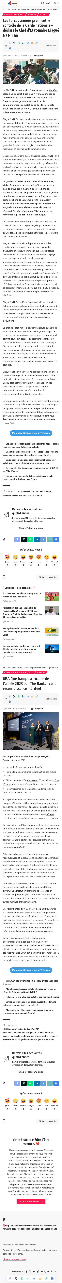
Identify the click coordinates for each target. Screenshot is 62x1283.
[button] (5, 3)
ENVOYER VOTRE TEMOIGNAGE (31, 1201)
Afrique (50, 814)
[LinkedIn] (41, 1271)
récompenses (10, 857)
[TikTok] (38, 1271)
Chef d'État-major (43, 491)
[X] (30, 1271)
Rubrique (32, 14)
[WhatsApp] (51, 1271)
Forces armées (19, 495)
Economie (21, 672)
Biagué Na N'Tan (26, 491)
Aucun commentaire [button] (49, 577)
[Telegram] (48, 1271)
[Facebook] (26, 1271)
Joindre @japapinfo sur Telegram (32, 433)
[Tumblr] (45, 1271)
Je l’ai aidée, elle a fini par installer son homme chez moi (32, 997)
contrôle (7, 495)
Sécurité (44, 14)
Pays (22, 14)
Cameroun (9, 672)
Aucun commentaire (22, 55)
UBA (26, 756)
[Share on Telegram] (28, 43)
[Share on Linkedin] (23, 43)
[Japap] (12, 3)
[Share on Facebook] (10, 43)
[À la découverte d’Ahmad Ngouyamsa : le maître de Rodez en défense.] (52, 596)
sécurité (29, 309)
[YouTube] (34, 1271)
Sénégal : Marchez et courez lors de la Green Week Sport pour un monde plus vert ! (21, 631)
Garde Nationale (34, 495)
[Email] (32, 43)
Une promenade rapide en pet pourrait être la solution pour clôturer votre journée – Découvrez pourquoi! (21, 649)
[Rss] (55, 1271)
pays (52, 254)
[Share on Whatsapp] (19, 43)
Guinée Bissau (10, 14)
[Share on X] (14, 43)
